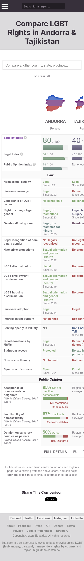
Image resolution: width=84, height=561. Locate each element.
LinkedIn (77, 518)
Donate (58, 526)
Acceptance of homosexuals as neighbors (15, 391)
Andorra (55, 121)
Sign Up (38, 550)
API (48, 526)
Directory (62, 531)
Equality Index (13, 138)
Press (38, 526)
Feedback (24, 526)
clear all (44, 76)
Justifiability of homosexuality (14, 416)
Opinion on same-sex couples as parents (18, 434)
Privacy (18, 531)
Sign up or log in (18, 475)
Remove (55, 128)
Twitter (28, 518)
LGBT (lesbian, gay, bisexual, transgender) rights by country (43, 544)
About (10, 526)
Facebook (43, 518)
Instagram (60, 518)
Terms (71, 526)
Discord (15, 518)
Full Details (55, 451)
